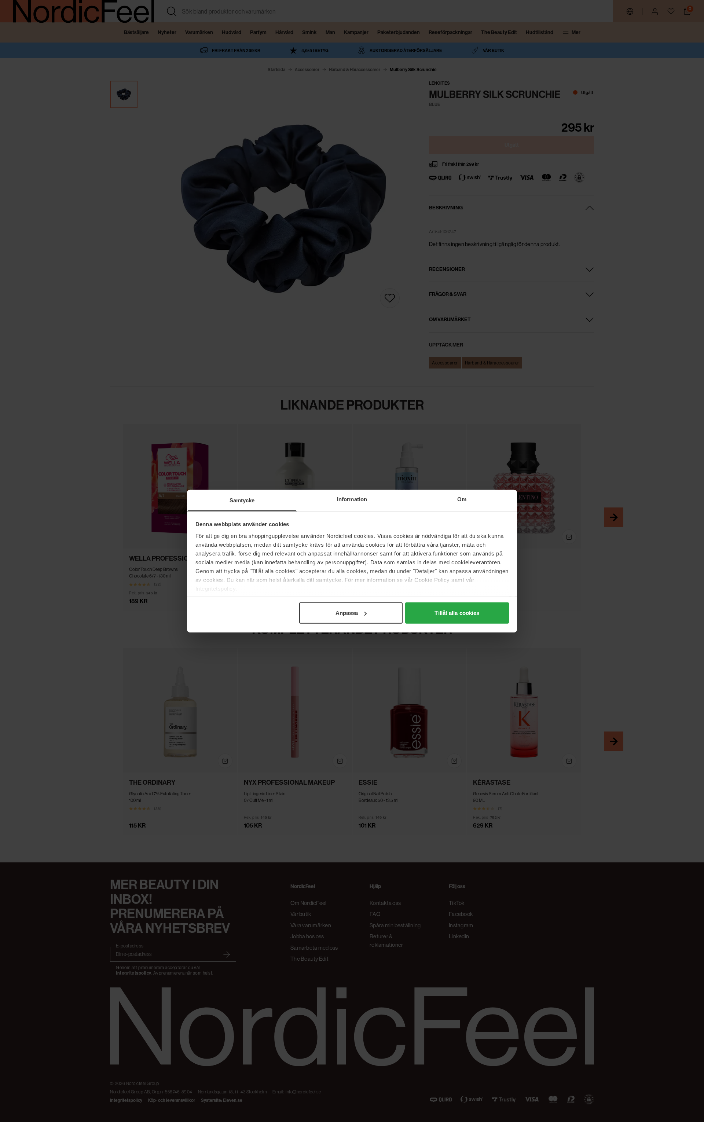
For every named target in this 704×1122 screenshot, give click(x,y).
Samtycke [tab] (242, 500)
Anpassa (347, 613)
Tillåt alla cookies (456, 613)
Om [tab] (461, 499)
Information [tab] (352, 499)
